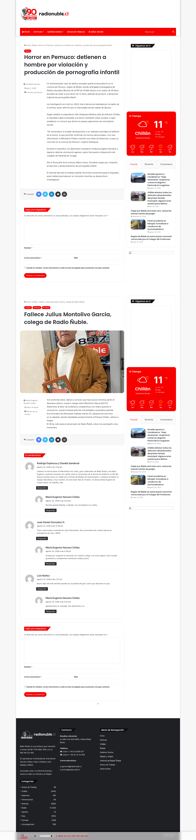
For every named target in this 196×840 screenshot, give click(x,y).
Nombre (28, 248)
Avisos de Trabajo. (76, 32)
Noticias (38, 32)
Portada (25, 820)
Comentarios (166, 164)
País (23, 816)
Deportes (25, 795)
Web (76, 258)
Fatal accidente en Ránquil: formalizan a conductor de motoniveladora (157, 225)
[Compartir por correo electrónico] (58, 194)
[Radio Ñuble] (44, 13)
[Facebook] (38, 194)
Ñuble (34, 45)
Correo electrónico (33, 258)
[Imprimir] (64, 194)
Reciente (149, 164)
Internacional (27, 799)
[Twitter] (45, 194)
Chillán (24, 791)
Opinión (25, 812)
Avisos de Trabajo (29, 787)
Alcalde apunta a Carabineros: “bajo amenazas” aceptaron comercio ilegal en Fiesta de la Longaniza (158, 180)
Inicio (27, 32)
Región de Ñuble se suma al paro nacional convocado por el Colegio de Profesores (151, 238)
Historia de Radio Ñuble (110, 760)
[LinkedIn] (51, 194)
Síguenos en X (142, 45)
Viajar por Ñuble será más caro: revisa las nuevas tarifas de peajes (151, 212)
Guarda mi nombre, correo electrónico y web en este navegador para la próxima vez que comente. (68, 268)
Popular (134, 164)
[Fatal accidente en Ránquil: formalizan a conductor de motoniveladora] (138, 224)
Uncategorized (28, 824)
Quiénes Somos (54, 32)
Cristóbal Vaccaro (33, 84)
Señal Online (96, 32)
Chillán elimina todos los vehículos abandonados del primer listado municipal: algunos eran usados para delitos (159, 198)
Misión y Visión (106, 756)
